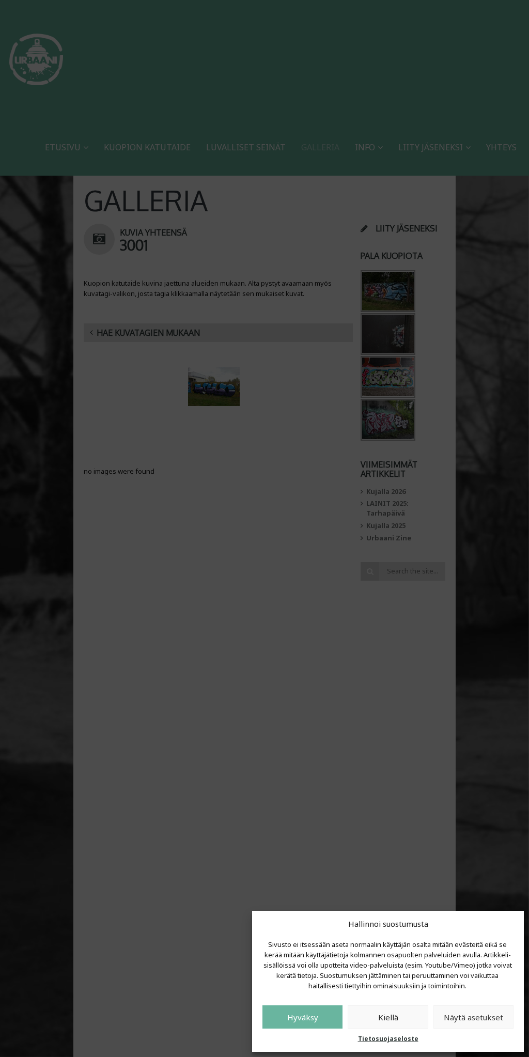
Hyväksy (302, 1017)
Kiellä (388, 1017)
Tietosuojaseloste (388, 1038)
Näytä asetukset (473, 1017)
